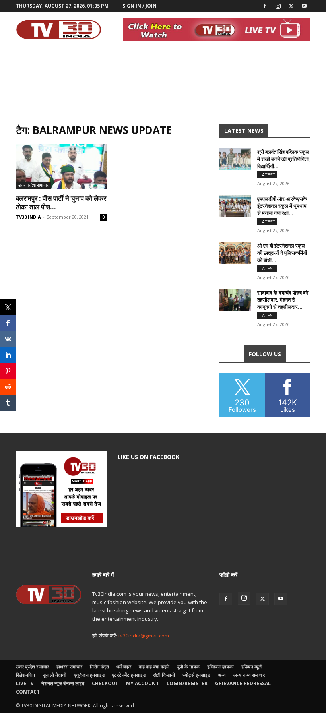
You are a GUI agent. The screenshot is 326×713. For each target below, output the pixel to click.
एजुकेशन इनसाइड (89, 675)
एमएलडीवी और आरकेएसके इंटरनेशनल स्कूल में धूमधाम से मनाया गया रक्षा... (282, 206)
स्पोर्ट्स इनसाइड (196, 675)
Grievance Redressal (243, 683)
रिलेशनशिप (25, 675)
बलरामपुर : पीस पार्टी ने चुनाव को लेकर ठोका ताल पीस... (61, 202)
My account (142, 683)
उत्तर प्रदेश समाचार (33, 185)
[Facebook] (265, 6)
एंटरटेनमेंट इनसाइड (129, 675)
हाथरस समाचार (69, 666)
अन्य (222, 675)
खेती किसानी (164, 675)
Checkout (105, 683)
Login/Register (187, 683)
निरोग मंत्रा (99, 666)
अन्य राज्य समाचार (249, 675)
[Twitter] (291, 6)
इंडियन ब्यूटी (251, 666)
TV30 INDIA (28, 217)
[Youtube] (304, 6)
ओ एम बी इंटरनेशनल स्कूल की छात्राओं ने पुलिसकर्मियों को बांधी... (282, 253)
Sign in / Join (139, 5)
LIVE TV (25, 683)
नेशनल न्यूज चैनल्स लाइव (62, 683)
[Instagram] (278, 6)
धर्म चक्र (123, 666)
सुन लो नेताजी (54, 675)
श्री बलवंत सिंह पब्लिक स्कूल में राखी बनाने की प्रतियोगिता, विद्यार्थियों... (283, 159)
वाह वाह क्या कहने (154, 666)
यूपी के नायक (188, 666)
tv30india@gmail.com (143, 635)
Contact (28, 691)
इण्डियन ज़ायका (220, 666)
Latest (267, 175)
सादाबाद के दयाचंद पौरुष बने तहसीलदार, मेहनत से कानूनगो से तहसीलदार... (282, 299)
